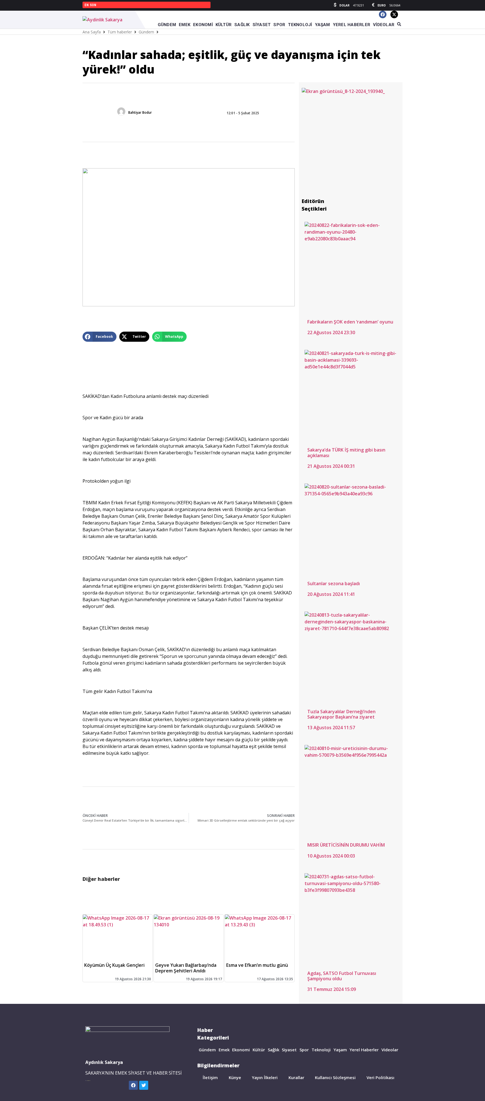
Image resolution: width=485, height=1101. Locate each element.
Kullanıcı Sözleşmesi (335, 1077)
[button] (99, 337)
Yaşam (340, 1049)
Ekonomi (241, 1049)
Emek (224, 1049)
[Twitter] (143, 1085)
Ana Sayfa (92, 32)
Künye (235, 1077)
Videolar (389, 1049)
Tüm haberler (119, 32)
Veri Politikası (380, 1077)
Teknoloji (321, 1049)
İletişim (210, 1077)
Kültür (259, 1049)
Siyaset (289, 1049)
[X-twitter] (394, 14)
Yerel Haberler (364, 1049)
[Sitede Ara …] (399, 24)
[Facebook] (382, 14)
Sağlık (273, 1049)
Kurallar (296, 1077)
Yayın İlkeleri (265, 1077)
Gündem (146, 32)
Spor (304, 1049)
